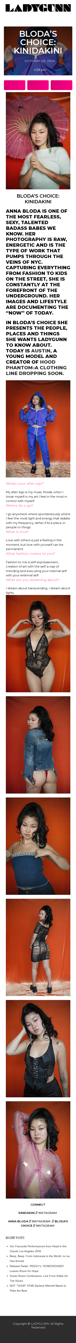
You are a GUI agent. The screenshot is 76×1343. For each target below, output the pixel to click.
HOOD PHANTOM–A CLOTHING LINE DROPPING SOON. (36, 367)
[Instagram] (38, 1335)
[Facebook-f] (30, 1335)
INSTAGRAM (47, 1213)
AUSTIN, (41, 351)
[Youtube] (46, 1335)
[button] (14, 85)
